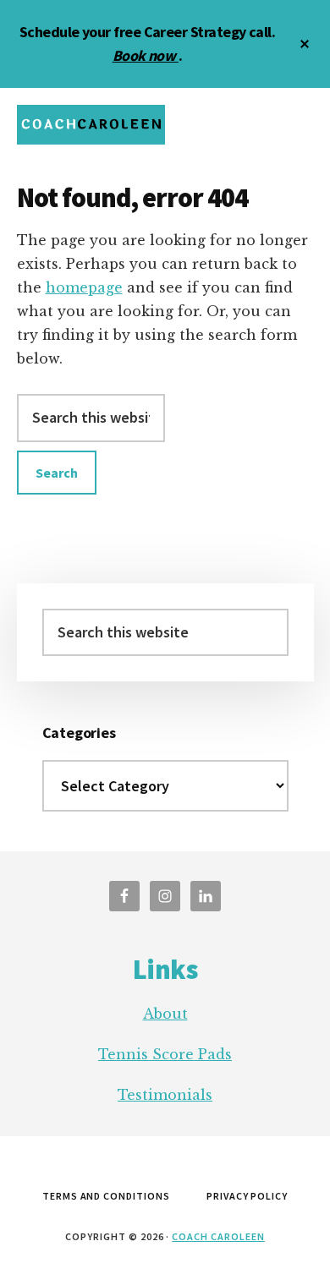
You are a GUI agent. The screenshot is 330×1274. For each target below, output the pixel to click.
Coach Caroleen (218, 1236)
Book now (146, 55)
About (165, 1013)
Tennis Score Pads (165, 1054)
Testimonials (165, 1094)
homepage (84, 287)
